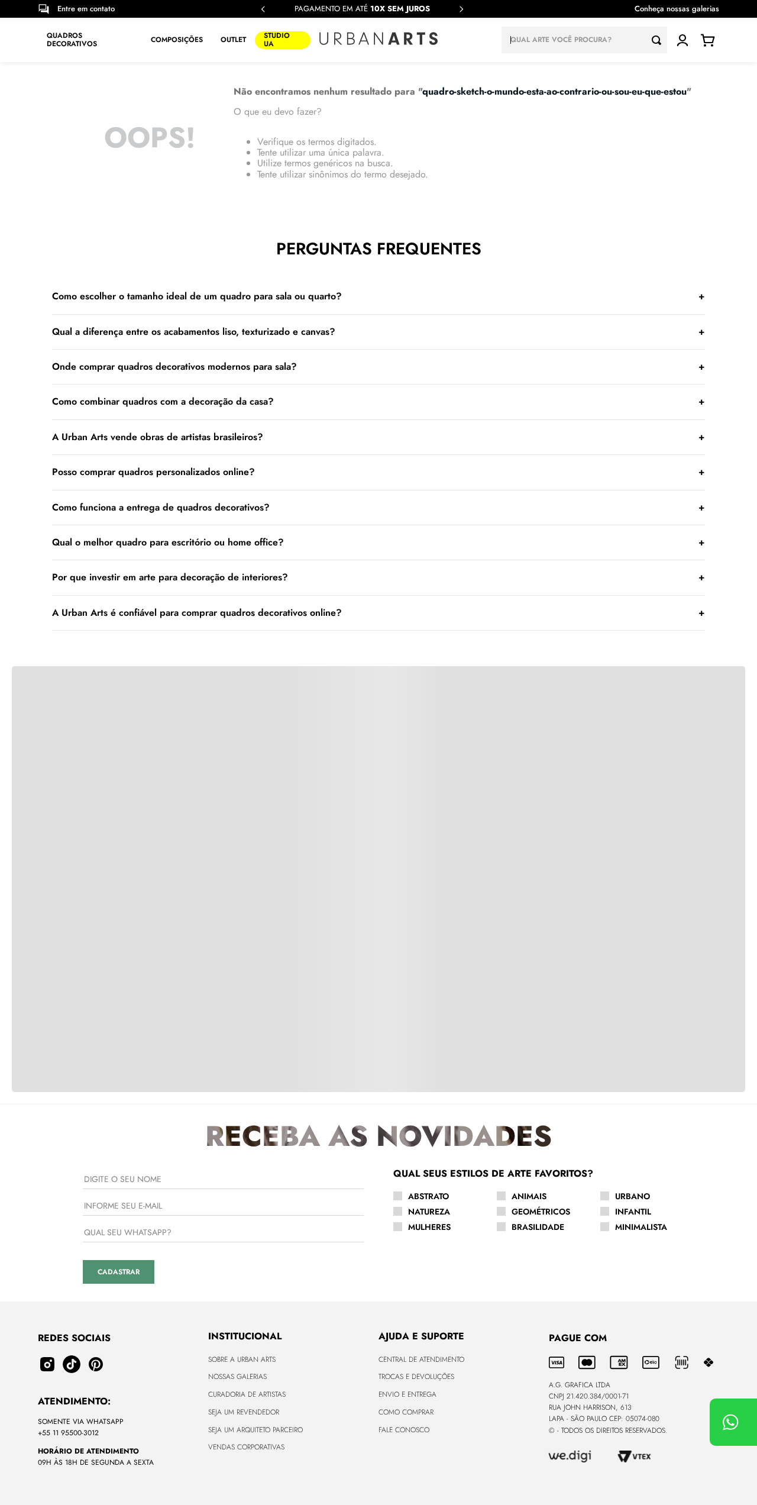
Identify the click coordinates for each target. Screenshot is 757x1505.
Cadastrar (119, 1272)
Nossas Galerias (237, 1376)
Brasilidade (538, 1227)
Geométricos (541, 1211)
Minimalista (641, 1227)
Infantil (633, 1211)
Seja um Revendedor (243, 1412)
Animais (529, 1196)
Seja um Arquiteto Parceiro (255, 1430)
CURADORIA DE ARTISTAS (247, 1394)
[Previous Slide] (263, 9)
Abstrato (428, 1196)
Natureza (429, 1211)
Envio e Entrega (407, 1394)
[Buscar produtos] (659, 40)
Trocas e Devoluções (416, 1376)
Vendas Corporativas (246, 1447)
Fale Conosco (403, 1430)
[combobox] (584, 40)
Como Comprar (406, 1412)
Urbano (632, 1196)
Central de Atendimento (421, 1359)
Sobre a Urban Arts (242, 1359)
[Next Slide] (461, 9)
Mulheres (429, 1227)
